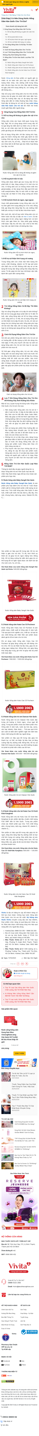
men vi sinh (28, 217)
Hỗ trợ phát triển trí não (13, 37)
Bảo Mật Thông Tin (7, 1317)
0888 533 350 (14, 1282)
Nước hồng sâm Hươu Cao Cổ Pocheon (19, 65)
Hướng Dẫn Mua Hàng (8, 1313)
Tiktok (23, 1365)
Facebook (6, 1361)
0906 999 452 (11, 1254)
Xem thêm (19, 1053)
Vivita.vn (15, 1405)
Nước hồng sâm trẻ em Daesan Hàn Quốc (20, 67)
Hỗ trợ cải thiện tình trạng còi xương (17, 42)
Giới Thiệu (23, 1309)
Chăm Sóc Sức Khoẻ (23, 15)
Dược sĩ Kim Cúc (20, 971)
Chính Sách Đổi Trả (7, 1309)
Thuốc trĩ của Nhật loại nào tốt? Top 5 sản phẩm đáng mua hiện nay (24, 1097)
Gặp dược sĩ (7, 1421)
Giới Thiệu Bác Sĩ (25, 1325)
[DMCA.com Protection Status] (7, 1381)
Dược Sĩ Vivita (5, 1328)
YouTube (7, 1365)
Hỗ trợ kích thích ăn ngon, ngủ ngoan (18, 39)
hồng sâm (10, 78)
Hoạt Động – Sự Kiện (26, 1313)
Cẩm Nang (12, 15)
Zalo (22, 1361)
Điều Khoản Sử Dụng (7, 1325)
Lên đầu (5, 1425)
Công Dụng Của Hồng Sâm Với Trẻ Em (17, 29)
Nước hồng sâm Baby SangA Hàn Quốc (19, 62)
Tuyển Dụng (24, 1317)
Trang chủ (4, 15)
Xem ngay (35, 1)
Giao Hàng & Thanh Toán (9, 1321)
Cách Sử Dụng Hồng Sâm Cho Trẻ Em (17, 50)
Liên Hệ (22, 1321)
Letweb (5, 1407)
